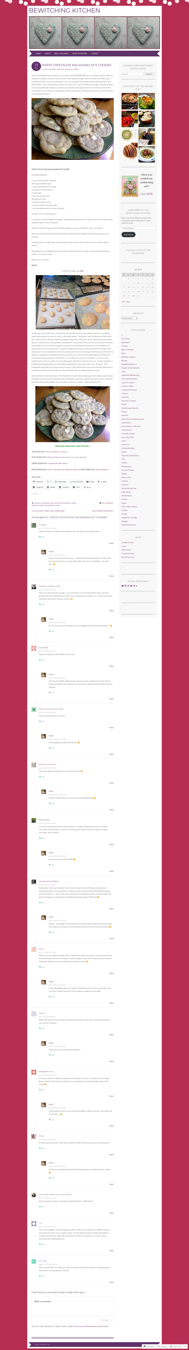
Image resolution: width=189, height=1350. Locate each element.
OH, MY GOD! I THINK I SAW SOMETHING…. (48, 511)
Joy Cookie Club (127, 437)
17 (138, 287)
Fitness (124, 412)
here (81, 271)
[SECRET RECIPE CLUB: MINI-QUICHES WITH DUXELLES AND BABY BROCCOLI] (146, 119)
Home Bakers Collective (130, 426)
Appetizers (125, 342)
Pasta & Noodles (128, 448)
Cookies (53, 69)
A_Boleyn (43, 525)
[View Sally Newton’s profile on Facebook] (122, 586)
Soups (124, 503)
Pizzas (124, 452)
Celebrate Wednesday (130, 375)
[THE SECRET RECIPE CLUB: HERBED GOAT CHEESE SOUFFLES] (146, 101)
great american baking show (132, 419)
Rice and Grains (127, 470)
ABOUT (48, 53)
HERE (149, 193)
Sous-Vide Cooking (129, 507)
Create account (127, 542)
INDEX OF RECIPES (80, 53)
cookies (37, 503)
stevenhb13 (43, 648)
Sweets (124, 510)
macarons (125, 444)
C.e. (40, 1223)
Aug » (128, 302)
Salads (124, 474)
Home (38, 53)
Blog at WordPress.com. (42, 1344)
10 (138, 283)
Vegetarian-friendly (129, 517)
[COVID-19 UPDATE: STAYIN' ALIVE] (129, 135)
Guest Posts (126, 423)
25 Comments (107, 503)
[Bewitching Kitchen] (94, 49)
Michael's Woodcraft (47, 764)
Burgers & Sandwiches (130, 368)
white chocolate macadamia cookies (45, 505)
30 (133, 296)
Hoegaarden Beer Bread (57, 463)
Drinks (124, 404)
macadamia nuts (47, 503)
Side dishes (126, 492)
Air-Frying (125, 339)
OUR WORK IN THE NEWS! (103, 511)
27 (152, 291)
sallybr (76, 69)
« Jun (123, 302)
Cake (123, 372)
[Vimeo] (134, 586)
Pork (123, 459)
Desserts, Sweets (64, 69)
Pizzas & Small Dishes (130, 455)
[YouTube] (131, 586)
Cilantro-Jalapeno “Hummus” (56, 452)
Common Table (127, 386)
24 (138, 291)
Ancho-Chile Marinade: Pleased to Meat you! (64, 470)
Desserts (125, 397)
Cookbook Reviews (129, 390)
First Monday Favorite (129, 408)
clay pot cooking (127, 382)
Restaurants (126, 466)
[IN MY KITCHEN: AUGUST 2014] (129, 119)
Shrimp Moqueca (102, 470)
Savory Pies (126, 477)
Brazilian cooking (128, 357)
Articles (124, 346)
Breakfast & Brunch (129, 364)
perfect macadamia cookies (65, 503)
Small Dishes (126, 496)
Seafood (124, 485)
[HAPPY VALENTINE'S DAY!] (146, 137)
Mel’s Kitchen (41, 175)
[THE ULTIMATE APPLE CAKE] (129, 101)
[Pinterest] (128, 586)
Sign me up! (128, 234)
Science (124, 481)
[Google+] (137, 586)
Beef (123, 353)
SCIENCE (94, 53)
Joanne (42, 1013)
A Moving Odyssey (54, 457)
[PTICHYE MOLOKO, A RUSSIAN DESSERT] (129, 151)
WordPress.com (127, 557)
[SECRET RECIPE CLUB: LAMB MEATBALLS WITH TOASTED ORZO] (146, 154)
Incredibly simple (128, 434)
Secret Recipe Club (129, 488)
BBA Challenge (61, 53)
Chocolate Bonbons (129, 379)
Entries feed (126, 550)
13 (152, 283)
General (124, 415)
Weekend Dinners (128, 525)
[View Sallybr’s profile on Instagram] (125, 586)
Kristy (41, 949)
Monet (41, 1136)
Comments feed (127, 553)
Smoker (124, 499)
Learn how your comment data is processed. (88, 1326)
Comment (105, 1320)
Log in (123, 546)
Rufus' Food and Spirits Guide (51, 709)
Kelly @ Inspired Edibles (48, 881)
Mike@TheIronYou (46, 1071)
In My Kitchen (126, 430)
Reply (111, 543)
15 (129, 287)
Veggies (124, 521)
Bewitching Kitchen (64, 10)
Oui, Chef (42, 1261)
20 (152, 287)
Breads (124, 361)
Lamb (123, 441)
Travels (124, 514)
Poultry (124, 463)
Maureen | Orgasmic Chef (49, 586)
